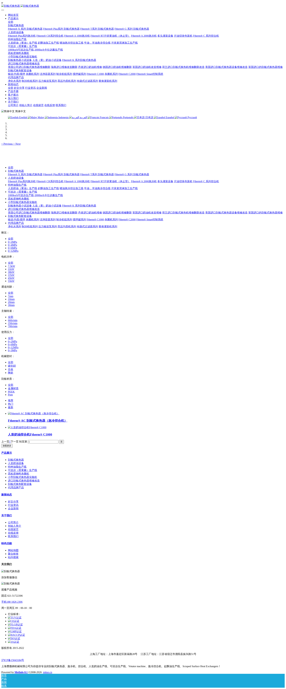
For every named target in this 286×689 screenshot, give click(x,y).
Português (128, 117)
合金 (10, 369)
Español (170, 117)
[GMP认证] (15, 631)
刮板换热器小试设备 (20, 205)
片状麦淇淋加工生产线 (124, 188)
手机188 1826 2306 (12, 601)
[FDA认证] (14, 628)
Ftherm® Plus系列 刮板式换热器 (61, 174)
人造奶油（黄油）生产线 (22, 188)
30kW (11, 272)
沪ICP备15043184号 (12, 660)
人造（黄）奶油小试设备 (47, 205)
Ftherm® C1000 (95, 219)
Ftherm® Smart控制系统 (149, 219)
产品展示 (6, 452)
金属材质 (13, 388)
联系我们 (13, 536)
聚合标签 (13, 553)
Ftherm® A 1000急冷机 (77, 181)
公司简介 (13, 522)
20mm (11, 302)
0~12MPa (13, 250)
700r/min (12, 326)
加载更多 (7, 445)
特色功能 (6, 543)
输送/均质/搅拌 (16, 219)
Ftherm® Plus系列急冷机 (22, 181)
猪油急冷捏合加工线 (71, 188)
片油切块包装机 (183, 181)
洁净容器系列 (48, 219)
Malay (41, 117)
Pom (10, 394)
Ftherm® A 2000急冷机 (144, 181)
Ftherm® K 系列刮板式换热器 (79, 205)
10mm (11, 299)
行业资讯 (13, 505)
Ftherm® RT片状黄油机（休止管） (110, 181)
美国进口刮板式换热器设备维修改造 (226, 212)
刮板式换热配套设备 (20, 216)
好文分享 (13, 501)
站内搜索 (13, 557)
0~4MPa (12, 245)
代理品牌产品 (16, 223)
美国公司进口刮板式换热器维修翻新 (29, 212)
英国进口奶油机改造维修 (147, 212)
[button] (7, 143)
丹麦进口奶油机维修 (90, 212)
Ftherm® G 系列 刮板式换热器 (132, 174)
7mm (10, 296)
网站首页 (13, 15)
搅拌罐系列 (79, 219)
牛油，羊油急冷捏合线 (97, 188)
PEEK (11, 391)
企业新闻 (13, 508)
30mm (11, 305)
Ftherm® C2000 (127, 219)
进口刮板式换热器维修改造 (24, 209)
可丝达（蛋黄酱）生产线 (22, 191)
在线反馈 (13, 532)
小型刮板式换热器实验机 (22, 202)
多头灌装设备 (165, 181)
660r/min (12, 320)
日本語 (149, 117)
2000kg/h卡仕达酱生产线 (48, 195)
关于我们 (6, 515)
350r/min (12, 323)
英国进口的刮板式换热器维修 (265, 212)
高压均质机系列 (67, 226)
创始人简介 (14, 525)
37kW (11, 275)
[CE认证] (13, 621)
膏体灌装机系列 (108, 226)
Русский (192, 117)
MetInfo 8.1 (21, 672)
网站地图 (13, 550)
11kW (11, 269)
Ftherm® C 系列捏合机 (206, 181)
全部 (10, 21)
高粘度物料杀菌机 (18, 198)
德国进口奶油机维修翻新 (117, 212)
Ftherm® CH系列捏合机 (50, 181)
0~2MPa (12, 242)
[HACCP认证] (16, 634)
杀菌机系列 (32, 219)
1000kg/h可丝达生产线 (21, 195)
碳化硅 (12, 365)
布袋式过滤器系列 (87, 226)
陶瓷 (10, 372)
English (23, 117)
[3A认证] (13, 641)
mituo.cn (47, 672)
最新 (10, 407)
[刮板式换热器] (143, 6)
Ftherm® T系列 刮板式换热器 (97, 174)
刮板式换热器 (16, 171)
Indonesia (63, 117)
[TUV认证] (15, 617)
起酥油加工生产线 (48, 188)
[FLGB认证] (15, 624)
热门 (10, 403)
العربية (83, 117)
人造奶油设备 (16, 177)
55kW (11, 281)
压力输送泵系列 (47, 226)
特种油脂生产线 (17, 184)
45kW (11, 278)
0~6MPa (12, 248)
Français (104, 117)
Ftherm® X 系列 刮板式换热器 (25, 174)
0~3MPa (12, 350)
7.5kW (11, 266)
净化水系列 (14, 226)
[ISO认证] (14, 638)
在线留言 (13, 529)
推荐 (10, 400)
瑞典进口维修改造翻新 (64, 212)
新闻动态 (6, 494)
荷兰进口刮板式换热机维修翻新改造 (183, 212)
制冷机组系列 (64, 219)
